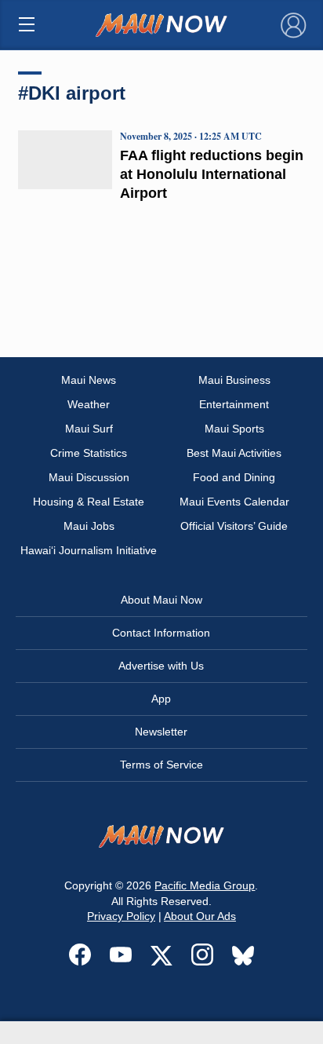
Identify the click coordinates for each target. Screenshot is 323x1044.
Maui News (88, 380)
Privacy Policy (121, 916)
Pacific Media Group (204, 885)
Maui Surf (89, 428)
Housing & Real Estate (88, 501)
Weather (88, 404)
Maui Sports (234, 428)
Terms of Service (161, 764)
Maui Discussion (89, 477)
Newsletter (161, 731)
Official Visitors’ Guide (234, 526)
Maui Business (234, 380)
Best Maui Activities (234, 453)
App (161, 698)
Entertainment (234, 404)
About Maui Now (161, 599)
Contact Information (161, 632)
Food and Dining (234, 477)
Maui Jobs (89, 526)
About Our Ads (200, 916)
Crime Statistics (88, 453)
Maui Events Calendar (234, 501)
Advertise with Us (161, 665)
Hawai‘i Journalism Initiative (88, 550)
